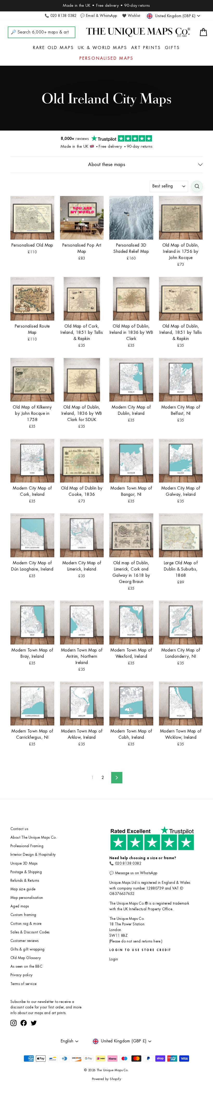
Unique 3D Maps (24, 863)
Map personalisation (26, 897)
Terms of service (23, 984)
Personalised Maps (106, 58)
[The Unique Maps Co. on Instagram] (13, 1023)
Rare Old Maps (53, 48)
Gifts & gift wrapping (27, 949)
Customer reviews (24, 940)
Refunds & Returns (24, 880)
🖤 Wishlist (131, 15)
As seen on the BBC (26, 966)
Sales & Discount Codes (30, 932)
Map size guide (23, 889)
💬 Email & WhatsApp (98, 15)
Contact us (19, 829)
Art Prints (146, 48)
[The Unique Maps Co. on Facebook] (24, 1023)
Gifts (172, 48)
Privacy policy (21, 975)
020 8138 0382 (128, 863)
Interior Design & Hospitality (33, 854)
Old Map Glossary (25, 958)
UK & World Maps (102, 48)
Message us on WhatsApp (136, 873)
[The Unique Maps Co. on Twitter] (34, 1023)
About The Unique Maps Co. (33, 837)
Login (113, 959)
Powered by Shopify (106, 1079)
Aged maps (19, 906)
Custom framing (23, 915)
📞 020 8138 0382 (61, 15)
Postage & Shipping (26, 872)
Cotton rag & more (26, 923)
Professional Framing (26, 846)
